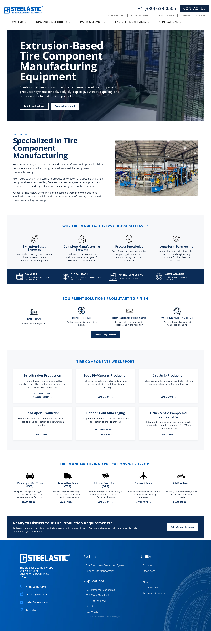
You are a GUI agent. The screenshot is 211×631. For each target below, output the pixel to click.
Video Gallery (116, 15)
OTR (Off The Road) (96, 601)
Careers (185, 15)
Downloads (149, 571)
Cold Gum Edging (105, 435)
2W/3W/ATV (92, 612)
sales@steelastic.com (39, 602)
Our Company (164, 15)
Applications (168, 23)
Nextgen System (42, 394)
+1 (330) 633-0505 (36, 586)
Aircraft (90, 606)
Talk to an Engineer (34, 106)
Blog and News (140, 15)
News (146, 582)
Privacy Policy (150, 587)
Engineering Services (130, 23)
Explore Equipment (65, 106)
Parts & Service (91, 23)
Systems (17, 23)
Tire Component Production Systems (106, 565)
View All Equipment (105, 334)
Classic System (42, 397)
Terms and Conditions (155, 593)
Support (201, 15)
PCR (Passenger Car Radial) (100, 590)
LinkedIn (31, 610)
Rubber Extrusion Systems (100, 571)
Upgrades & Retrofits (51, 23)
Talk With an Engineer (182, 526)
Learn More (105, 397)
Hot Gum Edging (105, 430)
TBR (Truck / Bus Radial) (98, 595)
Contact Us (194, 8)
